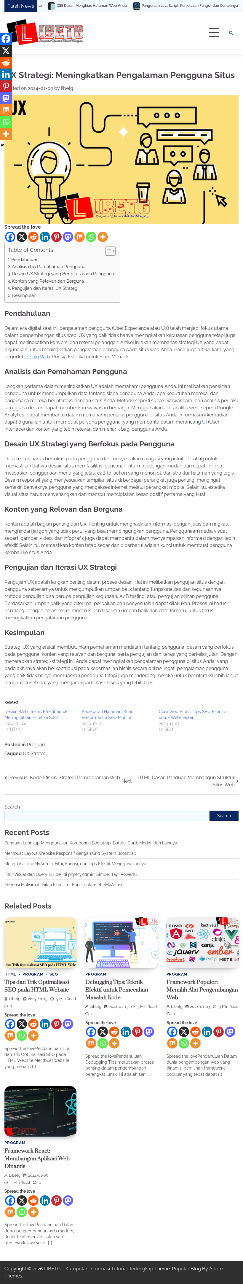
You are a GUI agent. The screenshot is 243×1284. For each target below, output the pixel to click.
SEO (53, 974)
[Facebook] (10, 237)
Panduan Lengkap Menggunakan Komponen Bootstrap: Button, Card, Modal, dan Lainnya (90, 843)
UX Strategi (35, 753)
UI (204, 422)
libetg (67, 88)
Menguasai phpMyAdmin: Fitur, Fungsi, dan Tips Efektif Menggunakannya (75, 863)
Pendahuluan (25, 259)
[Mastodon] (68, 237)
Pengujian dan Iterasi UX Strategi (45, 288)
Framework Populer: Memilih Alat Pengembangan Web (202, 990)
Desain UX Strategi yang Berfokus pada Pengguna (63, 273)
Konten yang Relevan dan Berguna (48, 281)
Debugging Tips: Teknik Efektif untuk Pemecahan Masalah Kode (116, 990)
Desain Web (37, 356)
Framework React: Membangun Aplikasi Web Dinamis (37, 1159)
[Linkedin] (45, 237)
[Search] (231, 32)
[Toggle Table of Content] (107, 251)
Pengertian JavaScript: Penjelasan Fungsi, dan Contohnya (147, 6)
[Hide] (2, 145)
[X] (22, 237)
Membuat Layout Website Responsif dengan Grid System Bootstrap (70, 853)
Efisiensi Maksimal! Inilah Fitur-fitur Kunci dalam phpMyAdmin (64, 884)
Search (12, 807)
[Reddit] (33, 237)
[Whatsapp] (91, 237)
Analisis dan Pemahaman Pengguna (48, 266)
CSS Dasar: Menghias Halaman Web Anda (49, 6)
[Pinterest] (56, 237)
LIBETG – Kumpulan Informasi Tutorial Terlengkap (98, 1269)
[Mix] (79, 237)
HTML (10, 974)
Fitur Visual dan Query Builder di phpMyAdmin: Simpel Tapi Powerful (71, 874)
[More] (102, 237)
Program (37, 744)
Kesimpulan (24, 295)
